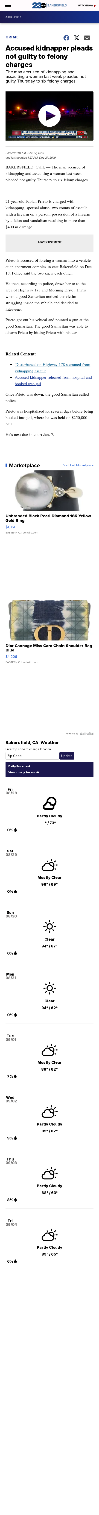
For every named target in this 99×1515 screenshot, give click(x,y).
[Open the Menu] (7, 5)
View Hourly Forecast (23, 772)
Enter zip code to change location (28, 749)
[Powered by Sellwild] (86, 733)
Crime (12, 37)
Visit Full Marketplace (78, 465)
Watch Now (86, 5)
